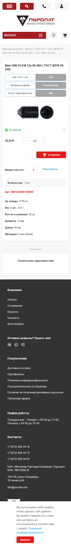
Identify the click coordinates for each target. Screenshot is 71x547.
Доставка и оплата (18, 368)
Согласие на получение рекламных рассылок (35, 392)
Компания (14, 290)
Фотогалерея (15, 323)
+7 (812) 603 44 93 (18, 459)
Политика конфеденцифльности (27, 380)
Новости (12, 311)
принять (25, 539)
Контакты (13, 318)
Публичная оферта (18, 398)
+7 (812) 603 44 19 (18, 452)
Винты (29, 49)
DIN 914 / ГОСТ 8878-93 (49, 49)
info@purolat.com (17, 487)
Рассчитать (50, 169)
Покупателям (17, 358)
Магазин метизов (12, 49)
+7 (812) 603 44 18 (44, 6)
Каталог (10, 35)
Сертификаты (15, 374)
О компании (14, 305)
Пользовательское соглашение (27, 386)
